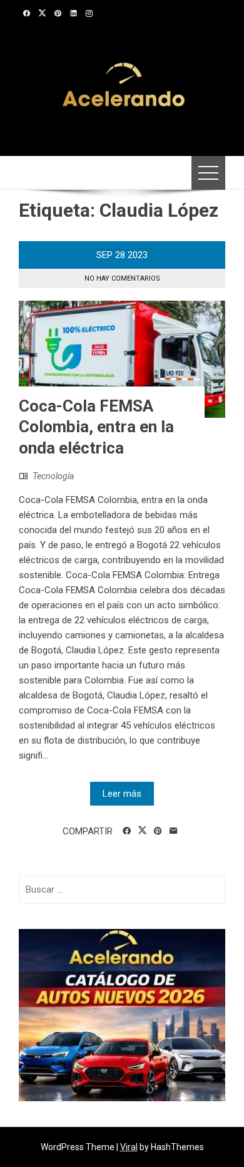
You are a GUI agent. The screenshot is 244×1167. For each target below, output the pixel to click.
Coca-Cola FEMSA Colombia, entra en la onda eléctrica (96, 427)
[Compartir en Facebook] (127, 831)
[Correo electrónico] (173, 831)
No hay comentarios (122, 278)
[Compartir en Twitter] (142, 830)
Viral (129, 1147)
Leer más (122, 793)
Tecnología (53, 476)
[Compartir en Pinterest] (158, 831)
